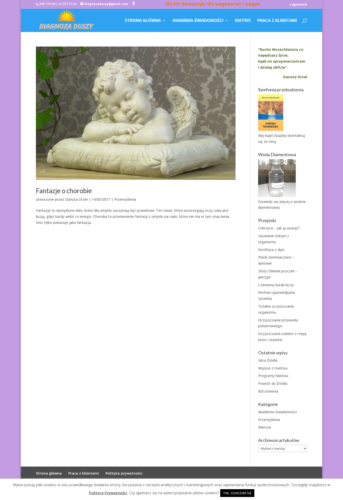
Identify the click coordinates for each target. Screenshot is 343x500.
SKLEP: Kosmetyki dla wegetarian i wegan (212, 4)
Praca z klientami (277, 21)
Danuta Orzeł (76, 199)
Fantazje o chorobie (64, 191)
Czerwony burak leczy (276, 284)
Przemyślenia (125, 199)
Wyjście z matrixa (272, 368)
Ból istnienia (268, 391)
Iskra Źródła (267, 360)
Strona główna (143, 21)
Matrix (243, 21)
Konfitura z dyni (271, 249)
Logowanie (298, 5)
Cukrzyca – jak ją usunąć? (279, 228)
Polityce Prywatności (108, 492)
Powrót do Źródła (272, 383)
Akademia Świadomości (198, 21)
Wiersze (264, 427)
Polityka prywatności (123, 473)
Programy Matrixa (273, 375)
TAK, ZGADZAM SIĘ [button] (237, 493)
